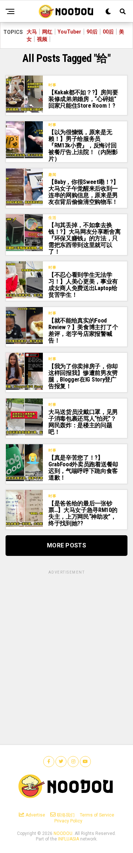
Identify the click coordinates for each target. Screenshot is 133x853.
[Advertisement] (66, 641)
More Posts (66, 545)
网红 (47, 32)
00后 (108, 32)
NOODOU (63, 833)
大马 (32, 32)
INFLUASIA (68, 839)
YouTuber (69, 32)
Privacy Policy (68, 821)
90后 (92, 32)
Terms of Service (97, 815)
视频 (42, 39)
